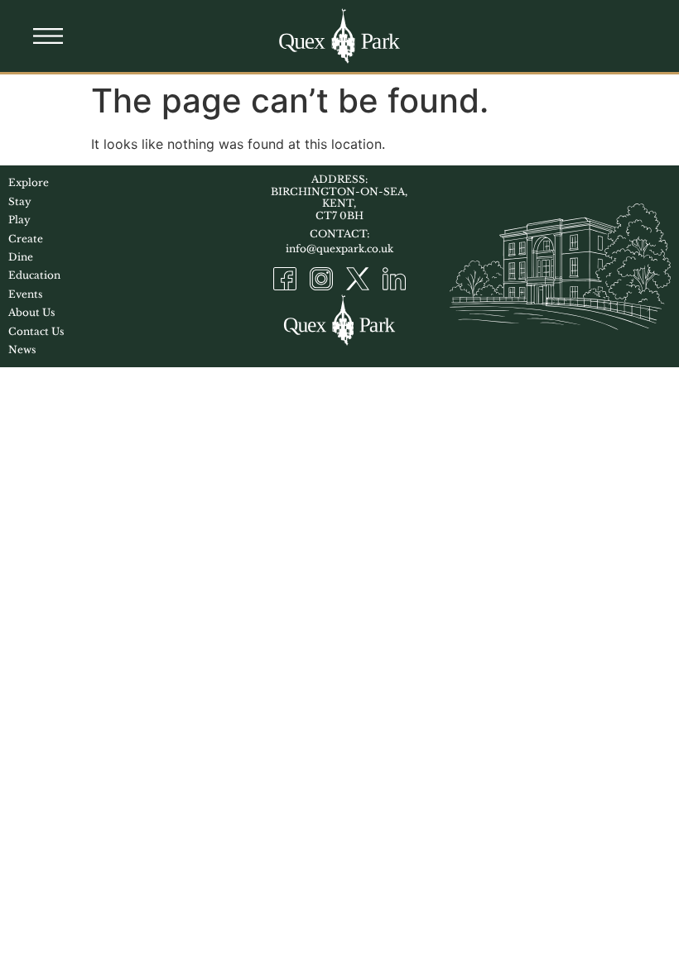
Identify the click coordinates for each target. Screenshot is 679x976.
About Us (31, 312)
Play (19, 219)
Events (25, 294)
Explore (28, 182)
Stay (19, 201)
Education (34, 275)
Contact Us (36, 331)
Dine (20, 257)
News (22, 349)
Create (25, 238)
